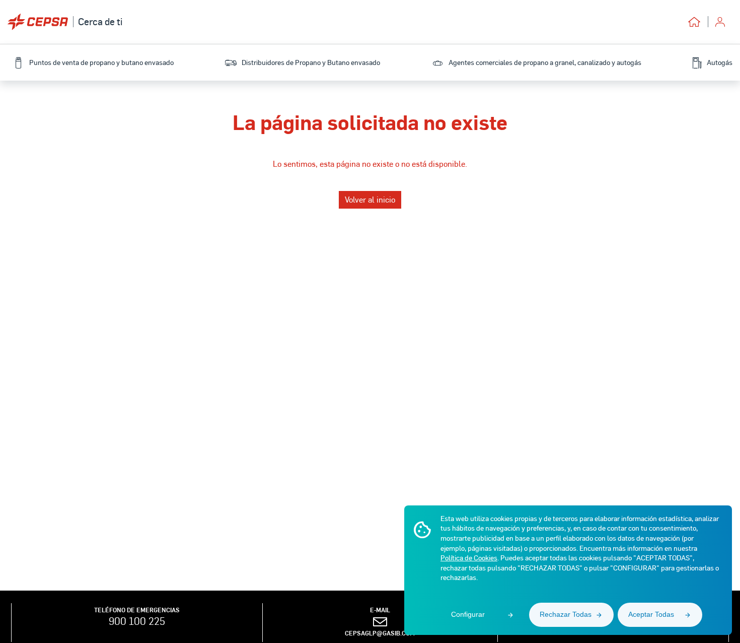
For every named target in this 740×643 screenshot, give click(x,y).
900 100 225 (137, 621)
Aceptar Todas (651, 614)
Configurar (468, 614)
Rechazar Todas (565, 614)
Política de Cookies (468, 557)
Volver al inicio (370, 199)
